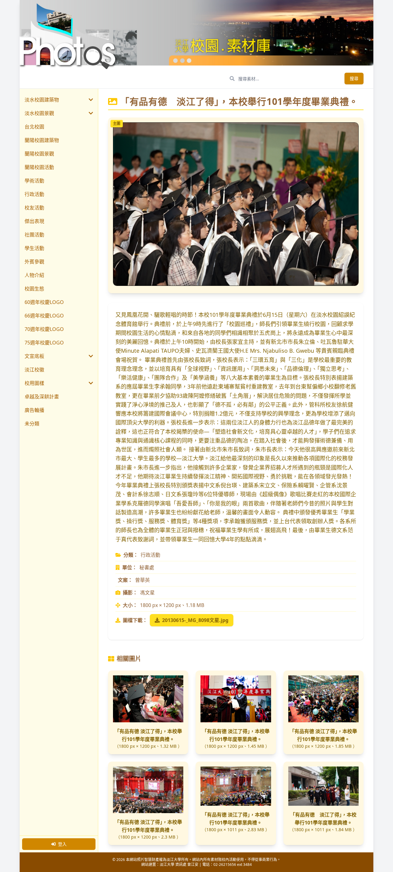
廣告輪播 (34, 410)
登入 (62, 844)
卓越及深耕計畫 (42, 396)
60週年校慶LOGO (44, 302)
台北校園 (34, 126)
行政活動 (34, 194)
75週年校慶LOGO (44, 342)
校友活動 (34, 207)
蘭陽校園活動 (39, 167)
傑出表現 (34, 221)
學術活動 (34, 180)
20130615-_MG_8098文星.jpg (195, 620)
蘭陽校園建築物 (42, 140)
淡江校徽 (34, 369)
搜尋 (354, 78)
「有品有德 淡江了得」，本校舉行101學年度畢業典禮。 (148, 735)
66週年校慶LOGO (44, 315)
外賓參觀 (34, 261)
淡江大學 (167, 864)
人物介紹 (34, 275)
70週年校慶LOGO (44, 329)
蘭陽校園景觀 (39, 153)
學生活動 (34, 248)
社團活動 (34, 234)
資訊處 (180, 864)
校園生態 (34, 288)
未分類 (32, 423)
